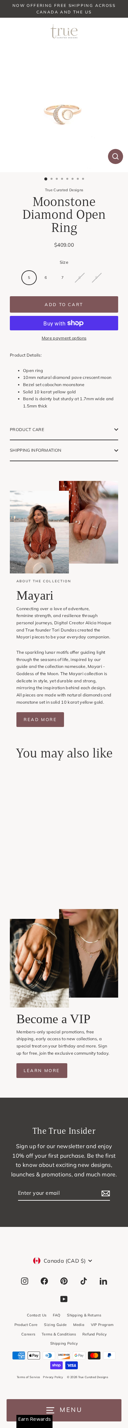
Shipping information (35, 450)
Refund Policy (94, 1334)
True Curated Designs (64, 190)
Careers (28, 1334)
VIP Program (102, 1324)
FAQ (56, 1315)
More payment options (64, 338)
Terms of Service (28, 1377)
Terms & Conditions (59, 1334)
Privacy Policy (53, 1377)
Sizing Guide (55, 1324)
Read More (40, 719)
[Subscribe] (104, 1193)
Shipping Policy (64, 1343)
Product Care (27, 429)
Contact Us (36, 1315)
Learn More (42, 1070)
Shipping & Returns (84, 1315)
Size (64, 262)
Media (78, 1324)
